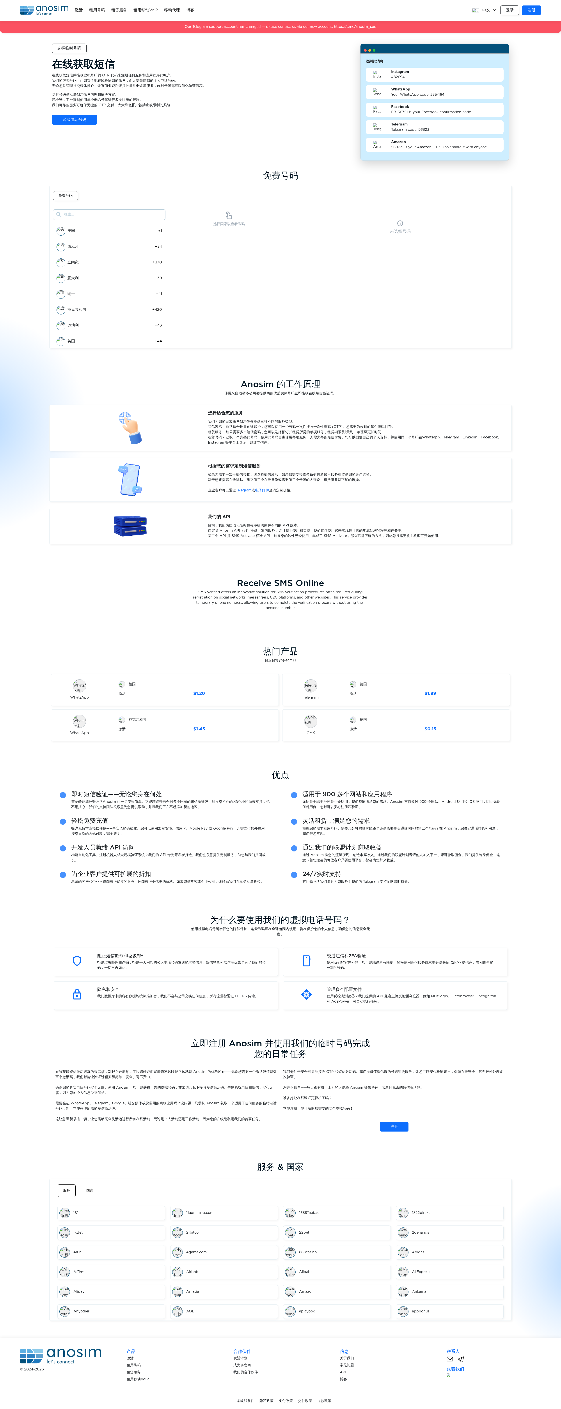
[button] (484, 10)
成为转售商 (242, 1365)
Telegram (244, 490)
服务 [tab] (66, 1190)
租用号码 (97, 10)
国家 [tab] (89, 1190)
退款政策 (324, 1401)
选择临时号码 (69, 48)
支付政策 (286, 1401)
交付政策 (305, 1401)
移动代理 (172, 10)
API (343, 1372)
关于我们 (347, 1358)
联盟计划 (240, 1358)
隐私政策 (266, 1401)
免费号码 (66, 195)
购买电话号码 (74, 120)
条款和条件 (245, 1401)
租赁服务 (119, 10)
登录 (510, 10)
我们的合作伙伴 (245, 1372)
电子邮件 (262, 490)
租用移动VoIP (145, 10)
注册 (531, 10)
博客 (190, 10)
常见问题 (347, 1365)
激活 (79, 10)
